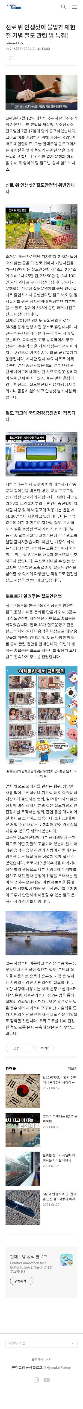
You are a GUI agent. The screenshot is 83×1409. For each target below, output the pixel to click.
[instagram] (36, 1380)
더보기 (72, 1068)
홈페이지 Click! (41, 1359)
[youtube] (47, 1380)
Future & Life (14, 43)
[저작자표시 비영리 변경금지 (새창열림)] (60, 1048)
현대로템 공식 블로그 (28, 1256)
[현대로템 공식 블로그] (14, 7)
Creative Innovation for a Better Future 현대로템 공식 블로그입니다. (31, 1267)
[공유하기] (23, 1048)
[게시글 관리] (29, 1048)
